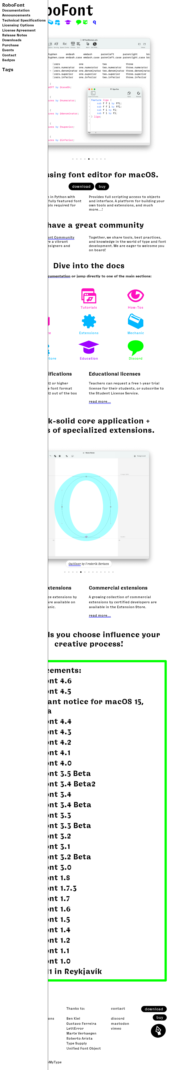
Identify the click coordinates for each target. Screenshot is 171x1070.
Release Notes (14, 35)
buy (159, 1017)
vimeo (116, 1028)
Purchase (10, 45)
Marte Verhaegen (81, 1033)
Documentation (16, 10)
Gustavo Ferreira (81, 1023)
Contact (9, 55)
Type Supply (76, 1043)
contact (118, 1008)
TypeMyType (51, 1062)
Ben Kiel (73, 1018)
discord (117, 1018)
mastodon (120, 1023)
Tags (7, 69)
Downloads (11, 40)
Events (8, 50)
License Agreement (19, 30)
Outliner (75, 563)
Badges (8, 60)
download (154, 1009)
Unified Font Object (83, 1048)
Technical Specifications (24, 20)
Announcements (16, 15)
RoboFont (13, 5)
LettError (75, 1028)
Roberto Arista (79, 1038)
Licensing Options (18, 25)
